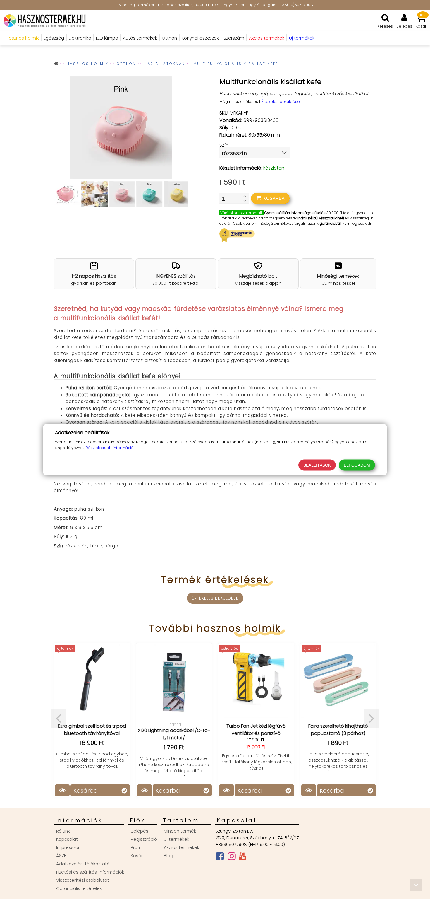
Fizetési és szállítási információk (90, 872)
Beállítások (317, 465)
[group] (121, 128)
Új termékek (176, 839)
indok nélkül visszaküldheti (320, 218)
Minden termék (180, 831)
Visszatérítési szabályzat (82, 880)
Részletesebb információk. (111, 447)
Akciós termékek (181, 847)
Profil (136, 847)
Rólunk (63, 831)
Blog (168, 855)
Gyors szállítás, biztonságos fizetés (295, 212)
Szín (223, 145)
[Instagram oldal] (231, 857)
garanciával (330, 223)
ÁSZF (61, 855)
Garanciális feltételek (79, 888)
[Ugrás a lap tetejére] (416, 885)
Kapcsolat (67, 839)
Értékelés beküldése (280, 101)
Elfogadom (357, 465)
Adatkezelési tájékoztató (83, 864)
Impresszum (69, 847)
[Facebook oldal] (220, 857)
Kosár (137, 855)
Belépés (139, 831)
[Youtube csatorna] (242, 857)
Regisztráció (144, 839)
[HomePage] (43, 20)
